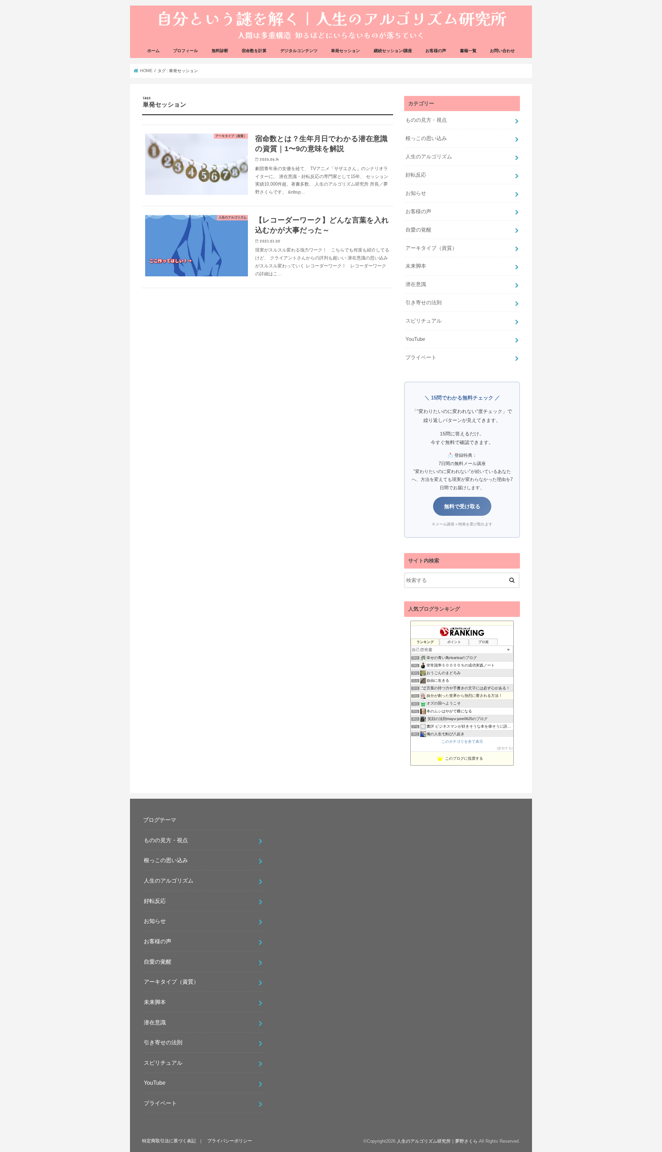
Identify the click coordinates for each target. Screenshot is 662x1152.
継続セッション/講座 (393, 50)
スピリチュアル (423, 321)
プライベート (421, 357)
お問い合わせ (502, 50)
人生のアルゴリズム (428, 156)
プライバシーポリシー (229, 1141)
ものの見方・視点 (426, 120)
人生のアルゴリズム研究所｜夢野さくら (437, 1141)
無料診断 (220, 50)
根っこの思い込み (426, 138)
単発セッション (345, 50)
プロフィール (185, 50)
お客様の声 (435, 50)
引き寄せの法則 (423, 302)
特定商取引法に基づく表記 (169, 1141)
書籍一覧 (468, 50)
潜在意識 (415, 284)
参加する (505, 748)
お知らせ (415, 193)
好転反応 (415, 175)
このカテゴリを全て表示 (462, 741)
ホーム (153, 50)
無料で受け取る (462, 506)
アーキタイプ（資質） (431, 248)
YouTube (415, 339)
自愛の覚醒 (418, 230)
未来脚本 (415, 266)
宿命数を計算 (254, 50)
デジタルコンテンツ (299, 50)
